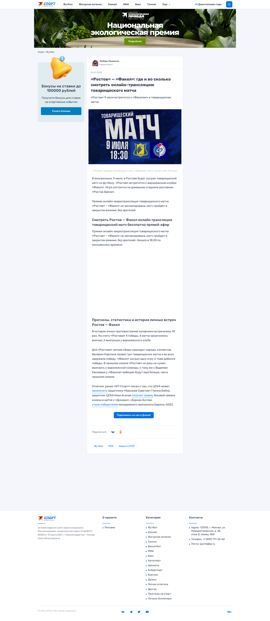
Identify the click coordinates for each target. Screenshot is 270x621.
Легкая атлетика (158, 584)
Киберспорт (155, 570)
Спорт (41, 52)
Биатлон (153, 574)
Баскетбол (154, 546)
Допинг (152, 579)
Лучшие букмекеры (160, 598)
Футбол (68, 4)
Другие (152, 589)
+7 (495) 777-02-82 (214, 539)
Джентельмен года (210, 4)
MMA (126, 4)
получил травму (142, 395)
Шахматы (153, 565)
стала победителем (105, 404)
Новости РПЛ (127, 446)
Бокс (138, 4)
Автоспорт (154, 560)
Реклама (110, 527)
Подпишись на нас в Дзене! (134, 415)
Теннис (151, 4)
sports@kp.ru (207, 543)
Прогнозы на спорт (159, 593)
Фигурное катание (90, 4)
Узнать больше (61, 111)
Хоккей (112, 4)
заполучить (100, 390)
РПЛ (110, 446)
